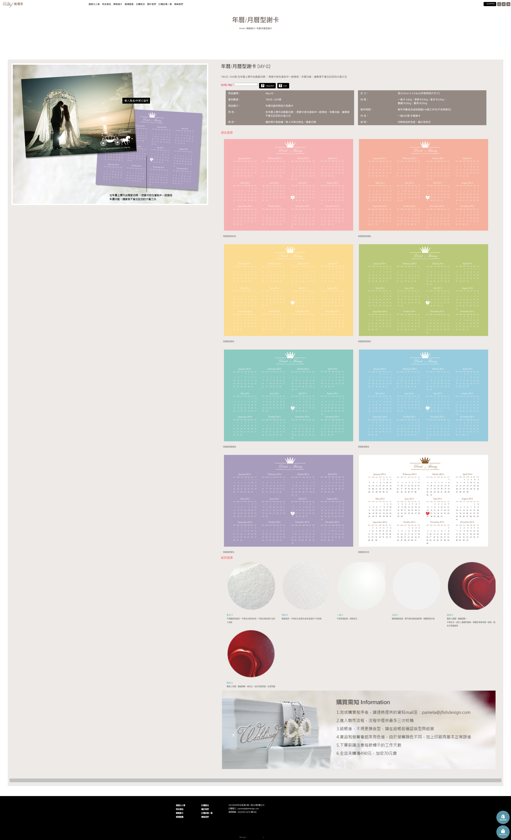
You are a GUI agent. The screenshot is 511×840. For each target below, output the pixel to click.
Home (242, 28)
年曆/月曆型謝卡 (264, 28)
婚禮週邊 (129, 4)
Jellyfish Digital (255, 837)
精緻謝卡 (117, 4)
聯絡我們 (178, 4)
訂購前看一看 (165, 4)
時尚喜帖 (106, 4)
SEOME (267, 837)
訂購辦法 (140, 4)
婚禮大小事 (94, 4)
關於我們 (151, 4)
